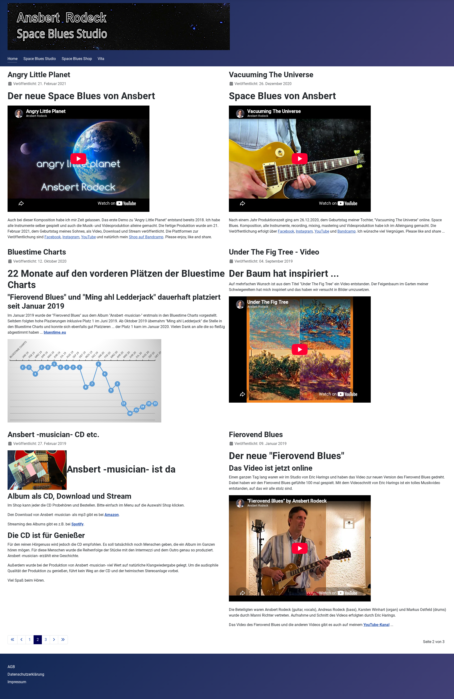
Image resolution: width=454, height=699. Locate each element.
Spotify (77, 524)
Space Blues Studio (39, 58)
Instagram (70, 237)
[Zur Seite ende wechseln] (63, 639)
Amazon (112, 514)
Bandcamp (346, 231)
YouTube (88, 237)
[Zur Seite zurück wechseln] (21, 639)
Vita (101, 58)
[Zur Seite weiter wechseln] (54, 639)
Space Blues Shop (77, 58)
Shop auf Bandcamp (146, 237)
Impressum (17, 682)
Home (12, 58)
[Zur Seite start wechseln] (12, 639)
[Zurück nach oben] (445, 690)
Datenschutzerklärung (26, 674)
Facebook (52, 237)
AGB (11, 667)
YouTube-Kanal (376, 624)
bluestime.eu (55, 332)
